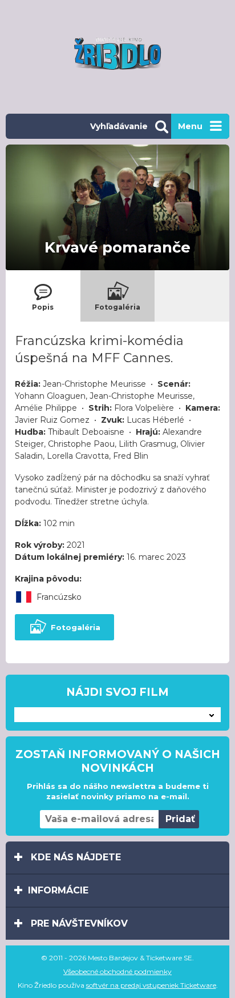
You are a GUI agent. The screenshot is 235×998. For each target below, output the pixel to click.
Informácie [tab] (58, 890)
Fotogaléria (75, 627)
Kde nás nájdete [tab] (74, 857)
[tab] (43, 296)
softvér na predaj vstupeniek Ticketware (151, 985)
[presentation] (43, 296)
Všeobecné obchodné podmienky (117, 971)
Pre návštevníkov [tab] (78, 923)
